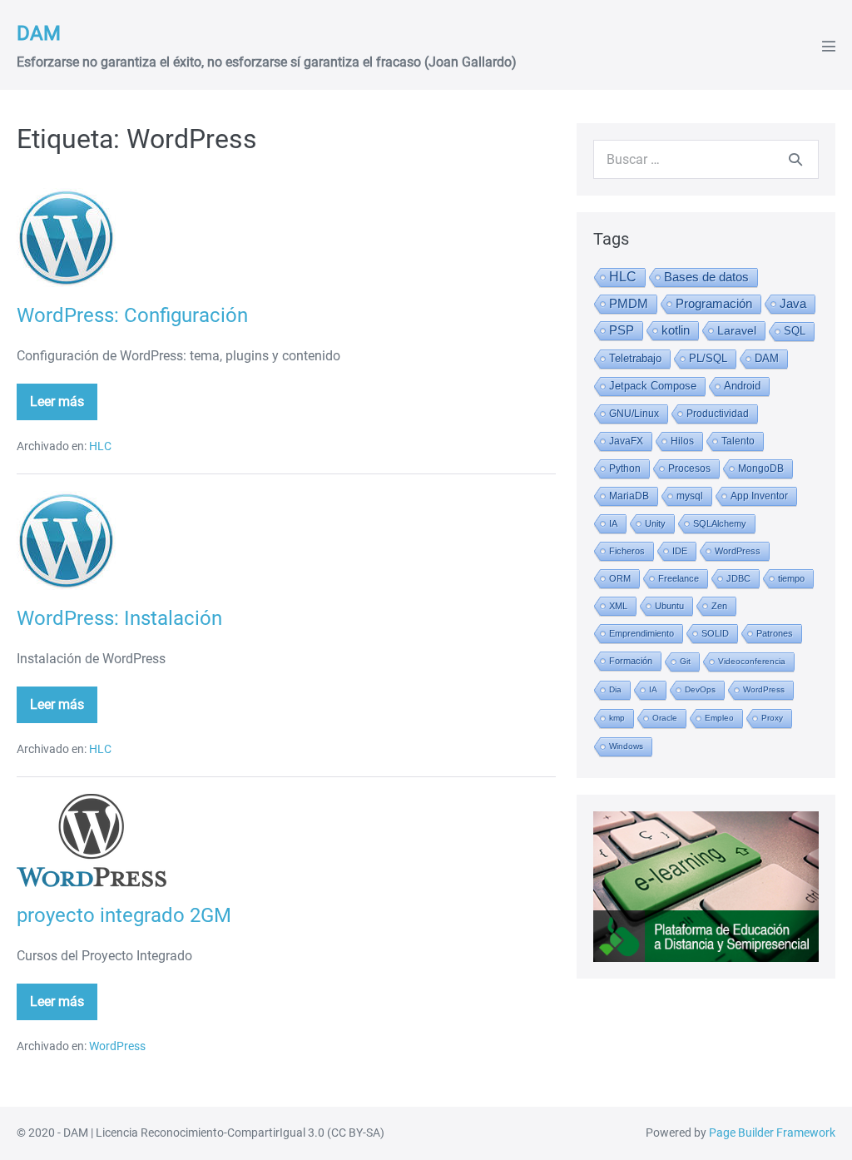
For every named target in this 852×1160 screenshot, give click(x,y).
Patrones (774, 633)
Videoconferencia (751, 661)
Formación (630, 661)
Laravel (736, 330)
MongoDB (761, 468)
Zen (719, 606)
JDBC (738, 578)
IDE (679, 551)
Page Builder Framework (772, 1132)
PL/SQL (708, 358)
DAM (39, 33)
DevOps (700, 689)
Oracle (664, 717)
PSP (621, 330)
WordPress (117, 1046)
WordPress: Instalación (119, 618)
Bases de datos (706, 277)
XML (618, 606)
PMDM (628, 303)
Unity (655, 523)
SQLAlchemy (719, 523)
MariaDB (629, 495)
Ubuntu (669, 606)
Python (625, 468)
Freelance (678, 578)
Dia (615, 689)
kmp (617, 717)
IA (613, 523)
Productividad (717, 413)
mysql (689, 495)
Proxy (772, 717)
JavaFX (626, 441)
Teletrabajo (635, 358)
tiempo (791, 578)
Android (742, 386)
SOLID (715, 633)
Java (793, 303)
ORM (620, 578)
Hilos (682, 441)
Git (685, 661)
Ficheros (627, 551)
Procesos (689, 468)
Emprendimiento (641, 633)
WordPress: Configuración (132, 315)
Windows (626, 746)
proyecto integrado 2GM (124, 915)
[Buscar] (795, 159)
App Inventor (759, 495)
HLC (100, 446)
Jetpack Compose (652, 386)
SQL (794, 331)
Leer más (63, 407)
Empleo (719, 717)
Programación (714, 303)
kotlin (675, 330)
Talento (738, 441)
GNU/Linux (634, 413)
